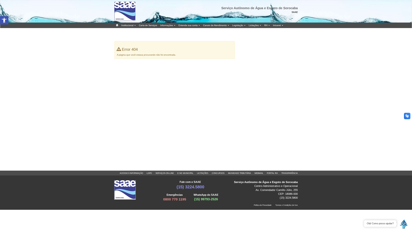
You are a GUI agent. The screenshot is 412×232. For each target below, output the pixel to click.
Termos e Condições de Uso (286, 205)
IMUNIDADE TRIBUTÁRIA (239, 173)
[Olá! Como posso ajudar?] (404, 224)
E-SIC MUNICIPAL (185, 173)
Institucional (127, 25)
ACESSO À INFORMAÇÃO (131, 173)
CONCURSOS (218, 173)
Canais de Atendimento (215, 25)
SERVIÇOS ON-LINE (164, 173)
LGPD (149, 173)
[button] (4, 20)
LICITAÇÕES (202, 173)
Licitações (254, 25)
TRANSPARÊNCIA (289, 173)
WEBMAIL (258, 173)
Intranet (277, 25)
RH (266, 25)
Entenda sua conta (188, 25)
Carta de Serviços (148, 25)
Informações (167, 25)
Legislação (238, 25)
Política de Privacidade (263, 205)
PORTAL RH (272, 173)
